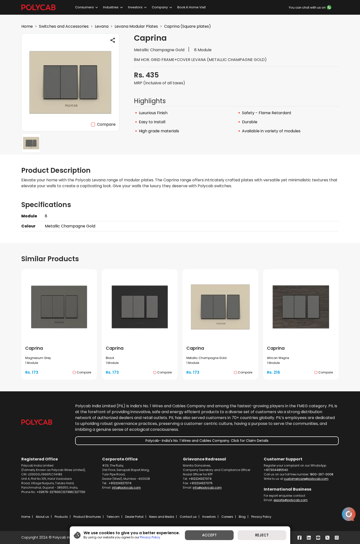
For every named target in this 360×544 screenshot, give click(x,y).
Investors (135, 7)
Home (27, 26)
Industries (111, 7)
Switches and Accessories (64, 26)
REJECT (262, 535)
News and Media (161, 517)
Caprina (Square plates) (187, 26)
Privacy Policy (261, 517)
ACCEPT (209, 535)
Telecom (113, 517)
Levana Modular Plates (136, 26)
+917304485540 (276, 470)
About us (42, 517)
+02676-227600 (48, 492)
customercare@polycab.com (306, 479)
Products (61, 517)
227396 (67, 492)
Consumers (84, 7)
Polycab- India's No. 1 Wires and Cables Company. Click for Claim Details (206, 440)
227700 (79, 492)
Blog (242, 517)
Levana (101, 26)
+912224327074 (120, 483)
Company (160, 7)
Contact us (188, 517)
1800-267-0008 (321, 474)
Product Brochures (87, 517)
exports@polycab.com (291, 500)
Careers (227, 517)
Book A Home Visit (191, 7)
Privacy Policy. (150, 537)
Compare (106, 124)
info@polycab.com (126, 487)
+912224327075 (201, 483)
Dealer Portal (134, 517)
